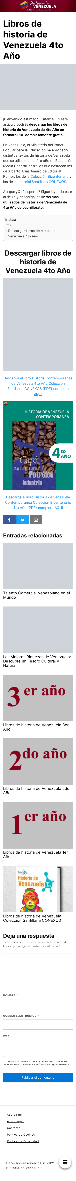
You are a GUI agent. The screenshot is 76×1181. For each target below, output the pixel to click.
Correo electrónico (21, 1015)
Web (6, 1036)
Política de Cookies (21, 1134)
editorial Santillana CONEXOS (42, 182)
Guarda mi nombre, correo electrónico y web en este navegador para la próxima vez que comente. (37, 1063)
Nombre (10, 995)
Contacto (13, 1127)
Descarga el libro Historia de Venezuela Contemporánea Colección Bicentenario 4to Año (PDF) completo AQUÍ (38, 502)
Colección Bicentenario (49, 176)
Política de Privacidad (23, 1141)
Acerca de (14, 1114)
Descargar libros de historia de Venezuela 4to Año (32, 233)
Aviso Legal (15, 1121)
